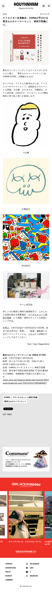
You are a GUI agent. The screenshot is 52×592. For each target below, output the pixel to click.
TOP (4, 414)
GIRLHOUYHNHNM (26, 552)
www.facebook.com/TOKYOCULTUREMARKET (25, 383)
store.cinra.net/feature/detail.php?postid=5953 (26, 380)
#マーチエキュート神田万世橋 (25, 397)
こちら (31, 334)
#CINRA (7, 397)
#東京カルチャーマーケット (15, 401)
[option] (26, 517)
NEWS (9, 414)
